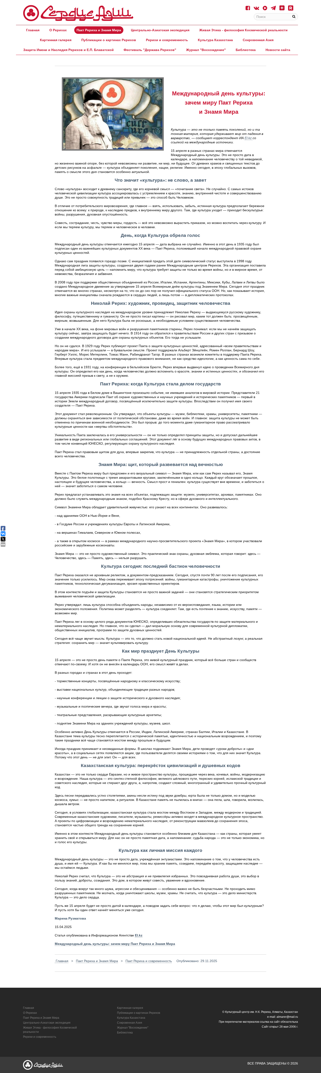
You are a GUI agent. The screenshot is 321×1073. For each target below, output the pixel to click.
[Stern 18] (78, 13)
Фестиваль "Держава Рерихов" (150, 50)
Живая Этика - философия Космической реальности (243, 30)
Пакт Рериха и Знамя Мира (99, 30)
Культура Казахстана (215, 40)
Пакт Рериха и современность (148, 961)
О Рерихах (58, 30)
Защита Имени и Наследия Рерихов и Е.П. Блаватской (68, 50)
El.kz (249, 138)
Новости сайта (278, 50)
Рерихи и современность (167, 40)
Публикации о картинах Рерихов (108, 40)
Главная (32, 30)
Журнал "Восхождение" (206, 50)
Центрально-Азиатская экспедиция (160, 30)
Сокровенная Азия (258, 40)
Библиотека (246, 50)
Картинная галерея (55, 40)
